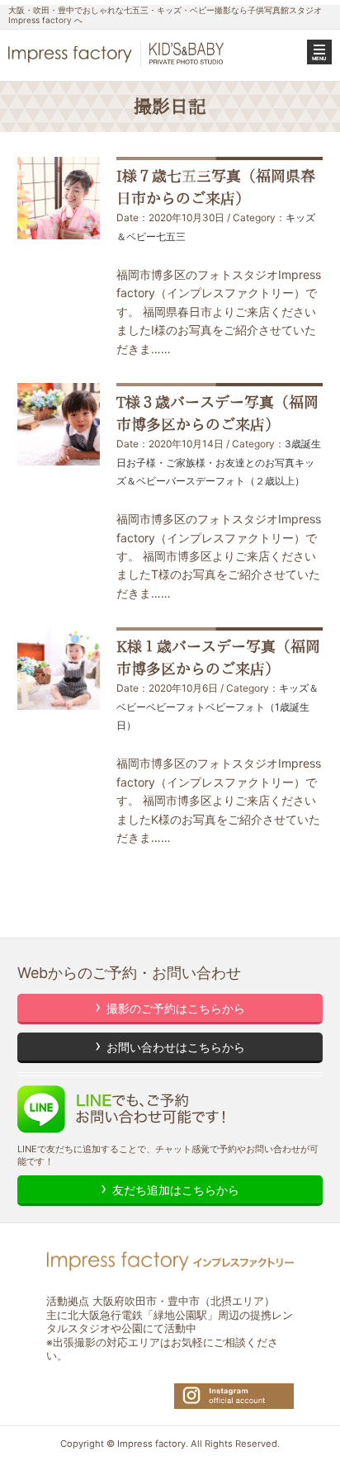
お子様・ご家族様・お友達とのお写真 (210, 462)
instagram (234, 1396)
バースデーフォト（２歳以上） (235, 481)
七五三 (171, 236)
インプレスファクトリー (117, 54)
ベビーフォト (175, 707)
